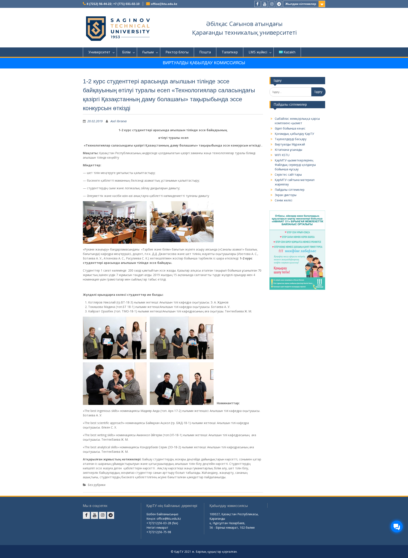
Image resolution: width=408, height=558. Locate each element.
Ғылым (148, 52)
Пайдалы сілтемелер (290, 190)
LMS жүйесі (258, 52)
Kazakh (289, 52)
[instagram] (272, 4)
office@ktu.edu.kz (164, 4)
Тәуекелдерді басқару (290, 139)
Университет (99, 52)
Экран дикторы (285, 195)
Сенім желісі (283, 200)
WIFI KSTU (282, 155)
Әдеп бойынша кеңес (290, 128)
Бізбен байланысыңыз (162, 514)
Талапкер (230, 52)
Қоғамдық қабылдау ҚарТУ (294, 134)
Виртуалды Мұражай (290, 144)
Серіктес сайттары (288, 174)
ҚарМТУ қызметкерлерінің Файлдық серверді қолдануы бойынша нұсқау (295, 164)
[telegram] (279, 4)
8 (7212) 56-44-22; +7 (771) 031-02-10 (113, 4)
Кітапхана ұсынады (288, 150)
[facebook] (257, 4)
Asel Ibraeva (118, 121)
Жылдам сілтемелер (300, 4)
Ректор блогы (177, 52)
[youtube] (265, 4)
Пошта (205, 52)
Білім (126, 52)
